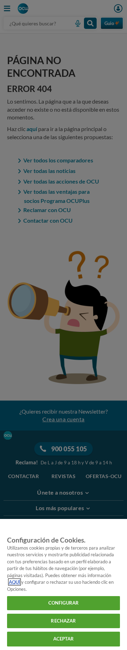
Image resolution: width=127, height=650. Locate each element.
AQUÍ (14, 582)
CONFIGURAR (63, 603)
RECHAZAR (63, 621)
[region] (63, 584)
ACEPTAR (63, 639)
